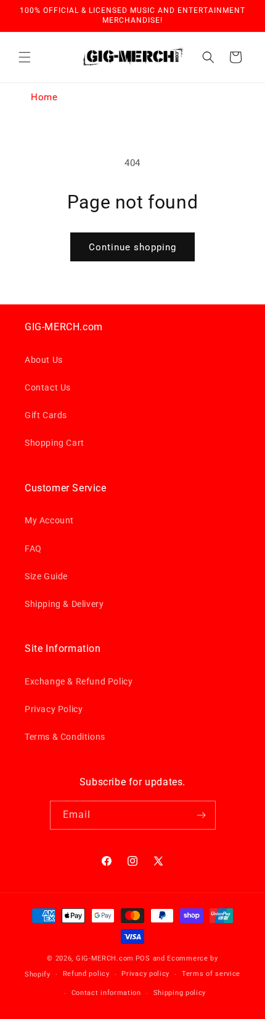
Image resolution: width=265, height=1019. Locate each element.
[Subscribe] (201, 815)
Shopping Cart (54, 443)
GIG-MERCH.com (105, 958)
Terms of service (211, 974)
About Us (44, 360)
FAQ (33, 548)
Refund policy (86, 974)
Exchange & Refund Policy (78, 681)
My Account (49, 520)
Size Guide (46, 576)
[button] (24, 57)
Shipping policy (179, 993)
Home (44, 97)
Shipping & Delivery (64, 604)
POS (143, 958)
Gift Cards (46, 415)
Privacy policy (145, 974)
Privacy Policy (54, 709)
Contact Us (48, 387)
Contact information (106, 993)
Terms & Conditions (65, 737)
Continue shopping (132, 247)
